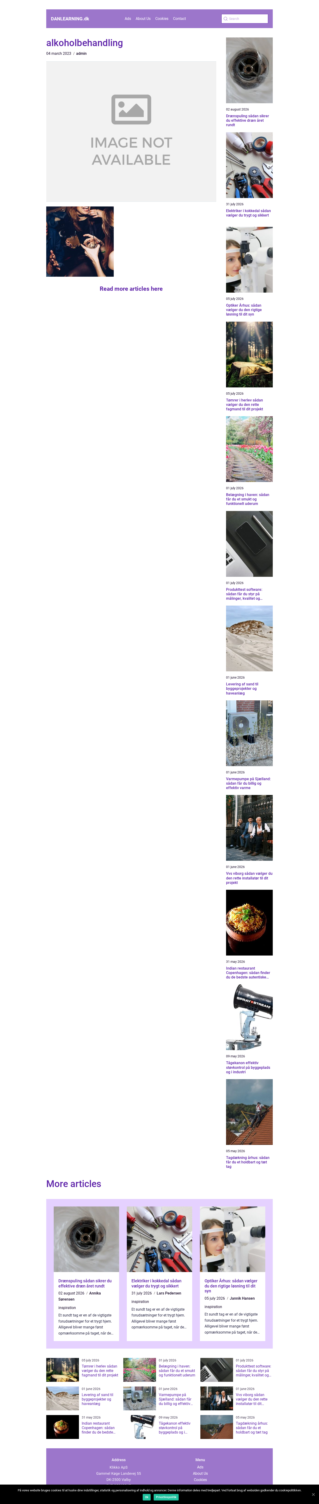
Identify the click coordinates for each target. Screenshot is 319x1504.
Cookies (161, 18)
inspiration (67, 1307)
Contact (179, 18)
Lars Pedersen (169, 1293)
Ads (128, 18)
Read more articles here (131, 288)
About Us (143, 18)
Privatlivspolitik (166, 1497)
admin (81, 53)
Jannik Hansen (242, 1298)
